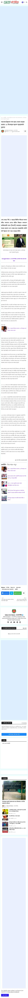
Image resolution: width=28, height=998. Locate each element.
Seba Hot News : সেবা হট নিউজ (13, 615)
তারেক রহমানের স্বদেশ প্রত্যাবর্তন (7, 589)
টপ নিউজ (7, 587)
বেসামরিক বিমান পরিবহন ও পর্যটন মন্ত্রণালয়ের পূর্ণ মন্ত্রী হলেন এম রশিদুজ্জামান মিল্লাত (17, 810)
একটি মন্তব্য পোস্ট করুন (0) (14, 734)
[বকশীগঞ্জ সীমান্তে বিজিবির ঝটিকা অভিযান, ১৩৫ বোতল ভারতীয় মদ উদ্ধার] (5, 830)
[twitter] (11, 622)
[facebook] (8, 622)
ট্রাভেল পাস (13, 587)
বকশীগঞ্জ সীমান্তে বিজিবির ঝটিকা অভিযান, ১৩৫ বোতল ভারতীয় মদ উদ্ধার (17, 829)
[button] (26, 2)
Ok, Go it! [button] (5, 995)
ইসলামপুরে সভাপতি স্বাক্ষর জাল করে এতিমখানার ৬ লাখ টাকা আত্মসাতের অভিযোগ (13, 802)
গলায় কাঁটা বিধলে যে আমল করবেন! (14, 816)
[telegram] (17, 622)
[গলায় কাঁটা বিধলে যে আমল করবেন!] (5, 817)
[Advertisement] (14, 60)
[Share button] (23, 593)
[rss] (20, 622)
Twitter (11, 593)
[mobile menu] (2, 2)
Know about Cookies (12, 992)
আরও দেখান (25, 628)
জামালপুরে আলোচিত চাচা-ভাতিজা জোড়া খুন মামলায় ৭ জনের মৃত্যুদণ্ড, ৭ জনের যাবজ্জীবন (17, 822)
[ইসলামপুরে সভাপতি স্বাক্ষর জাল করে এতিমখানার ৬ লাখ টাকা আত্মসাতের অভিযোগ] (14, 790)
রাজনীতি (5, 117)
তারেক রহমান (18, 587)
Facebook (6, 593)
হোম (2, 117)
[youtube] (14, 622)
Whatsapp (18, 593)
